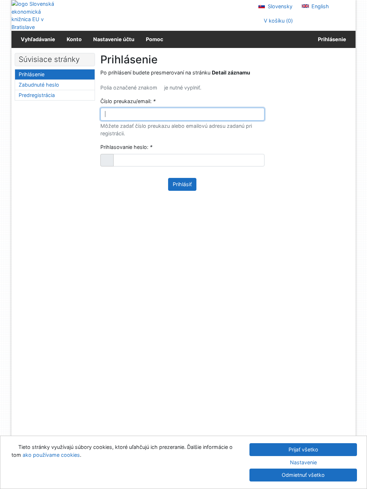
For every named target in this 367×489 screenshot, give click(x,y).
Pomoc (154, 39)
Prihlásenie (331, 39)
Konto (74, 39)
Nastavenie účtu (113, 39)
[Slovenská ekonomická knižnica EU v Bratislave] (35, 15)
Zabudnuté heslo (39, 85)
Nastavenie (303, 462)
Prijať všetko (303, 449)
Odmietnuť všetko (303, 475)
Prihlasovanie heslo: (126, 147)
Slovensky (279, 6)
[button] (107, 160)
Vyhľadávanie (38, 39)
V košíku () (277, 21)
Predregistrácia (37, 95)
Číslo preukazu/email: (128, 101)
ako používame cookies (51, 455)
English (319, 6)
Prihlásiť (182, 184)
